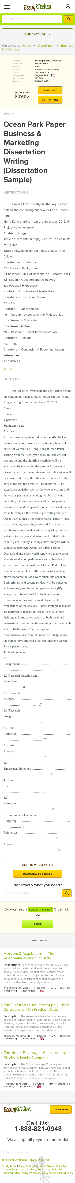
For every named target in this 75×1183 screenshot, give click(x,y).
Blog (70, 1172)
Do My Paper (9, 1166)
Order (38, 924)
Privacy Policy (36, 1159)
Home (26, 45)
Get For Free (50, 99)
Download (50, 90)
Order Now (61, 1109)
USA (48, 1159)
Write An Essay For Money (35, 1169)
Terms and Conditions (14, 1159)
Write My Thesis (45, 1166)
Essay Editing (26, 1166)
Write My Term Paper (54, 1172)
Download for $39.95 (37, 873)
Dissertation (46, 45)
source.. (8, 369)
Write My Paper (31, 1172)
